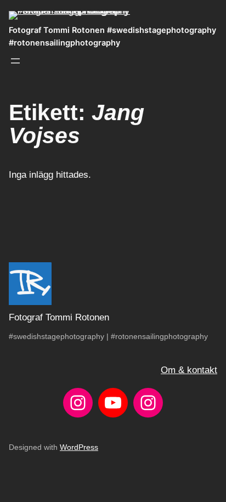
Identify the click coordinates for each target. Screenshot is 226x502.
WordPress (79, 447)
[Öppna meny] (15, 60)
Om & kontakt (189, 370)
